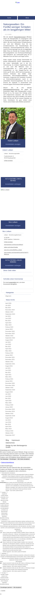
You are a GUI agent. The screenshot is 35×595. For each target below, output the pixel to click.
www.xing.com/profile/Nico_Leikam (13, 249)
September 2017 (10, 435)
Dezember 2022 (10, 331)
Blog (7, 440)
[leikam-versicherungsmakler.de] (17, 2)
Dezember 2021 (10, 357)
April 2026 (8, 303)
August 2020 (9, 392)
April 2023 (8, 322)
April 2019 (8, 426)
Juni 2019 (8, 422)
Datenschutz (10, 443)
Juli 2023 (8, 316)
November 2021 (10, 359)
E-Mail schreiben (8, 160)
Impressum (16, 440)
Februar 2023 (9, 327)
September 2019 (10, 415)
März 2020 (8, 402)
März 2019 (8, 428)
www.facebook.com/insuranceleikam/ (13, 244)
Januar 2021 (9, 381)
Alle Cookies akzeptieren (23, 459)
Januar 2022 (9, 355)
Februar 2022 (9, 353)
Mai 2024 (8, 307)
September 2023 (10, 314)
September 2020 (10, 389)
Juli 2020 (8, 394)
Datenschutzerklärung (7, 462)
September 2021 (10, 364)
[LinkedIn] (17, 12)
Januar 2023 (9, 329)
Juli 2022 (8, 342)
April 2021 (8, 374)
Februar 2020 (9, 405)
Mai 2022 (8, 346)
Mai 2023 (8, 320)
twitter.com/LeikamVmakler (11, 247)
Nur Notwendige (4, 459)
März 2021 (8, 377)
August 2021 (9, 366)
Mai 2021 (8, 372)
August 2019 (9, 418)
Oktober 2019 (9, 413)
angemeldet (12, 282)
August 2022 (9, 340)
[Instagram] (17, 9)
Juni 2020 (8, 396)
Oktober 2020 (9, 387)
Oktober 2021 (9, 361)
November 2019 (10, 411)
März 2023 (8, 325)
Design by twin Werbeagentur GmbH (16, 446)
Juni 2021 (8, 370)
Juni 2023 (8, 318)
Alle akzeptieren (17, 587)
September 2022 (10, 338)
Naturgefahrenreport (20, 37)
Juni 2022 (8, 344)
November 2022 (10, 333)
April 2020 (8, 400)
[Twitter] (17, 14)
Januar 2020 (9, 407)
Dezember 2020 (10, 383)
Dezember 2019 (10, 409)
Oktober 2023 (9, 312)
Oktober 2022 (9, 335)
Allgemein (8, 296)
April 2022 (8, 348)
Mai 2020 (8, 398)
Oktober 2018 (9, 433)
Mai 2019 (8, 424)
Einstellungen (13, 459)
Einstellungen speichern (6, 587)
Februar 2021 (9, 379)
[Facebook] (17, 7)
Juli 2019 (8, 420)
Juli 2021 (8, 368)
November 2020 (10, 385)
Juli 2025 (8, 305)
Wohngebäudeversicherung (11, 89)
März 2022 (8, 351)
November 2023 (10, 309)
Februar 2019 (9, 431)
